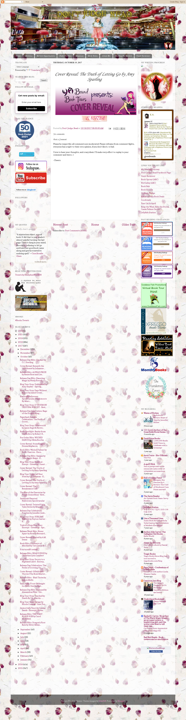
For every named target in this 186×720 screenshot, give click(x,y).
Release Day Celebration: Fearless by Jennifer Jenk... (33, 511)
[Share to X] (119, 128)
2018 (20, 342)
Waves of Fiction (151, 413)
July (22, 637)
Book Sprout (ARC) (149, 179)
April (22, 648)
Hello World (149, 536)
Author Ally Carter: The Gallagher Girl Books (155, 533)
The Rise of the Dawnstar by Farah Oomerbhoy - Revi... (32, 493)
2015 (20, 668)
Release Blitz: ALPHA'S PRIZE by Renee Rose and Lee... (33, 373)
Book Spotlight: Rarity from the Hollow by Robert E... (33, 432)
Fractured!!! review (29, 549)
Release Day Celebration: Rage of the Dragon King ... (33, 412)
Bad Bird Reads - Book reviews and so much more (156, 638)
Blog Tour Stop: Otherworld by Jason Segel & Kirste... (33, 426)
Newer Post (60, 224)
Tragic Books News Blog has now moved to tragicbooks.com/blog (155, 558)
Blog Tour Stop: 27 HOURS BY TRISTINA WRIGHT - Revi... (33, 406)
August (23, 633)
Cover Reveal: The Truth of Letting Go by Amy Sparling (33, 469)
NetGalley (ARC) (148, 183)
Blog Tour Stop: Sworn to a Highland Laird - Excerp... (32, 560)
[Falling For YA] (31, 310)
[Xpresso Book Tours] (153, 333)
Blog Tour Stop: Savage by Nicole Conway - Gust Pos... (33, 603)
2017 (20, 346)
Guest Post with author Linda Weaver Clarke (156, 573)
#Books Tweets (22, 320)
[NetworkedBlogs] (156, 648)
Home (18, 56)
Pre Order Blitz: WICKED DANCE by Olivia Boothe (32, 438)
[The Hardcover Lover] (156, 399)
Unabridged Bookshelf (154, 599)
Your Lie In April (148, 203)
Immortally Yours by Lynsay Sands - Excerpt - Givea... (33, 609)
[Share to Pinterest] (124, 128)
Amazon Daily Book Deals (152, 196)
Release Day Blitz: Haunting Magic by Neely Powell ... (32, 379)
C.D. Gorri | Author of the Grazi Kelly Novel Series (155, 431)
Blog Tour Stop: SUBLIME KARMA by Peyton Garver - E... (33, 519)
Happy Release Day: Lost (159, 602)
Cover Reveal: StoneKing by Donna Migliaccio (32, 445)
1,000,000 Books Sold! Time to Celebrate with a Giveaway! (160, 444)
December (25, 349)
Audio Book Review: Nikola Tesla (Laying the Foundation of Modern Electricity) (156, 522)
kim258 (102, 701)
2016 (20, 664)
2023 (20, 331)
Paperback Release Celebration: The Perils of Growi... (32, 419)
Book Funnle (147, 190)
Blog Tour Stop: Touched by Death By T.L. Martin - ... (32, 597)
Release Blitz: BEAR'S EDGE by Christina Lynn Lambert (33, 554)
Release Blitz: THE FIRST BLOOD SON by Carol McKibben (31, 616)
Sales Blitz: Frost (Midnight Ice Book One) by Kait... (32, 584)
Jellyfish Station (148, 212)
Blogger (121, 701)
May (22, 644)
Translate (35, 70)
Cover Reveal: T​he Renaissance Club (28, 487)
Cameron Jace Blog (152, 581)
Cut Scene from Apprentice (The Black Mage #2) (155, 629)
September (25, 629)
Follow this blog (156, 651)
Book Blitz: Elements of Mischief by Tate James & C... (33, 544)
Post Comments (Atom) (76, 230)
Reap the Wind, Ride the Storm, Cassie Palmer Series (155, 208)
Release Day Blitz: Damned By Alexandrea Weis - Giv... (33, 591)
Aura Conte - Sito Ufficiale (156, 455)
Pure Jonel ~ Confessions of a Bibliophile (156, 568)
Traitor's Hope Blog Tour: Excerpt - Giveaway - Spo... (33, 526)
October (24, 356)
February (24, 656)
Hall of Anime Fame (153, 478)
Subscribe (31, 108)
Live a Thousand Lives (153, 518)
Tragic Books (150, 554)
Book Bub (145, 186)
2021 (20, 334)
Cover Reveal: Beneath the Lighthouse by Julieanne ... (32, 367)
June (22, 641)
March (23, 652)
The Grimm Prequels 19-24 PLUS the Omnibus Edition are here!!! (160, 588)
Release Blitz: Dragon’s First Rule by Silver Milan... (32, 623)
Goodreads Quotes (40, 262)
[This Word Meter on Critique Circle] (142, 66)
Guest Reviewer (143, 56)
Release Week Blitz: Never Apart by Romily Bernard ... (33, 532)
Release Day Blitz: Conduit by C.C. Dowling (33, 361)
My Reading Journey (150, 169)
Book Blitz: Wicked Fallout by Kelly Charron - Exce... (33, 451)
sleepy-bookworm (152, 543)
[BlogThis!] (117, 128)
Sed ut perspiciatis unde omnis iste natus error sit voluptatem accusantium (154, 468)
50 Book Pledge (148, 193)
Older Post (128, 224)
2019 (20, 338)
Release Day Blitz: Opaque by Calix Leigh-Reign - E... (32, 457)
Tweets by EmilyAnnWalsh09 (28, 275)
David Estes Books (152, 438)
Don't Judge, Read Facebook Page (156, 172)
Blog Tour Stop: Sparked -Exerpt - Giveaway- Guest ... (33, 463)
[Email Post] (109, 128)
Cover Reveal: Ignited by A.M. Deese (33, 538)
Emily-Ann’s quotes (25, 229)
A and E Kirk (149, 464)
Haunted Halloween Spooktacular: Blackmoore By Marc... (33, 398)
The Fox (147, 457)
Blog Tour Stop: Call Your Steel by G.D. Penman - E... (32, 475)
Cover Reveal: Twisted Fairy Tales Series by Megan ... (32, 505)
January (24, 660)
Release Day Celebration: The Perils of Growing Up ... (33, 566)
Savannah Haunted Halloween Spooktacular (32, 499)
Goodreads (146, 200)
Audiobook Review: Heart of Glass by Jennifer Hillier (160, 418)
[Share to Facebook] (121, 128)
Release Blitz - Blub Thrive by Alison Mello (33, 578)
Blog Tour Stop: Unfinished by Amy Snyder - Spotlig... (33, 385)
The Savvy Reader (152, 496)
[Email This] (114, 128)
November (25, 353)
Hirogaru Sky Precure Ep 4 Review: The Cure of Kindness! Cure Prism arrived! (161, 485)
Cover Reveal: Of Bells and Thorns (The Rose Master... (33, 572)
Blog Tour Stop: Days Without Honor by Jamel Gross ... (33, 391)
